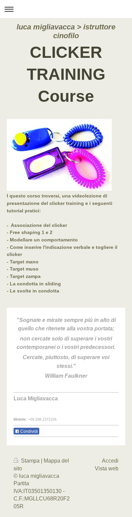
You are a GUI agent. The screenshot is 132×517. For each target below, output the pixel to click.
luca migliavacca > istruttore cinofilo (66, 31)
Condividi (28, 431)
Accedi (110, 461)
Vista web (106, 468)
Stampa (30, 461)
